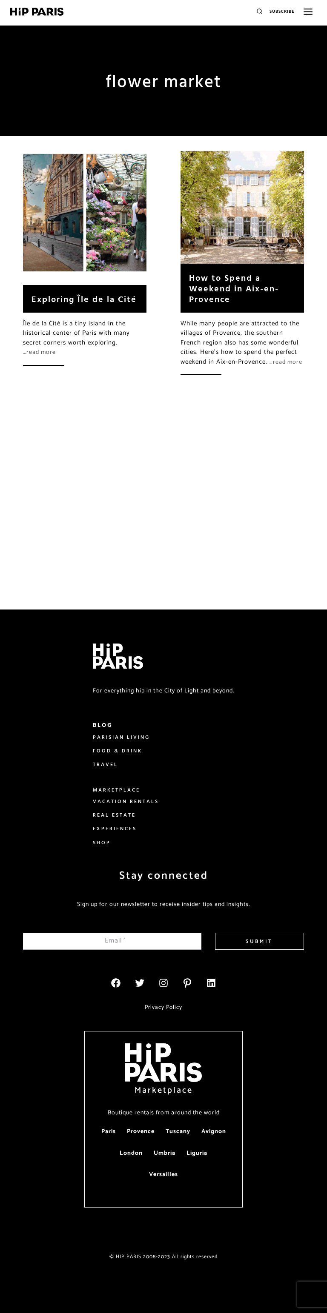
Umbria (164, 1153)
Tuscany (178, 1131)
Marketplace (164, 1090)
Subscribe (282, 11)
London (131, 1153)
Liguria (196, 1153)
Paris (108, 1131)
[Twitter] (139, 982)
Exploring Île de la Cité (84, 298)
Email (115, 940)
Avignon (213, 1131)
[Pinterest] (187, 982)
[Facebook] (115, 982)
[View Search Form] (259, 11)
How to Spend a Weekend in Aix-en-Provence (234, 288)
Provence (141, 1131)
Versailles (163, 1174)
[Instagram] (163, 982)
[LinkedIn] (211, 982)
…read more (39, 352)
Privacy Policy (163, 1007)
